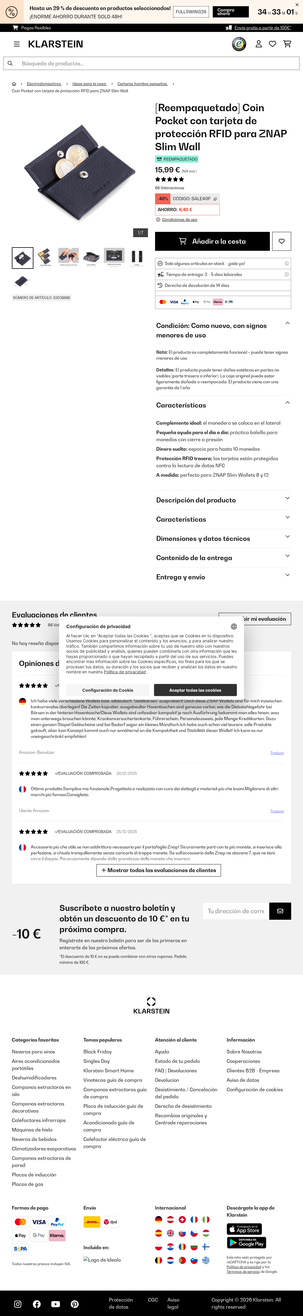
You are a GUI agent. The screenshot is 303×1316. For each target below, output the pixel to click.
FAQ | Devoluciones (176, 1071)
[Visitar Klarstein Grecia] (205, 1261)
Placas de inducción (34, 1175)
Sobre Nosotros (244, 1052)
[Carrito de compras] (287, 44)
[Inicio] (19, 83)
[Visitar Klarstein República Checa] (194, 1233)
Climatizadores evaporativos (44, 1149)
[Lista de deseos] (272, 44)
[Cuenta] (259, 44)
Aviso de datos (243, 1080)
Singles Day (96, 1061)
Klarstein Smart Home (108, 1071)
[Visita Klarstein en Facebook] (37, 1304)
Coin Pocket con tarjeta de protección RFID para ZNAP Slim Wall (70, 90)
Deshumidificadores (34, 1078)
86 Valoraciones (169, 187)
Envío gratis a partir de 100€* (263, 27)
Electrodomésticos (44, 83)
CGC (153, 1300)
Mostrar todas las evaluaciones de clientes (161, 870)
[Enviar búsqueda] (10, 63)
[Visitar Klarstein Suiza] (182, 1219)
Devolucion (167, 1080)
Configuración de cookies (255, 1089)
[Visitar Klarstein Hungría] (205, 1233)
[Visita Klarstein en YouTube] (56, 1304)
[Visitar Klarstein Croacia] (170, 1246)
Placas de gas (27, 1184)
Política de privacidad (244, 1267)
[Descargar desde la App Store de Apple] (244, 1229)
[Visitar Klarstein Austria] (170, 1219)
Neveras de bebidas (34, 1139)
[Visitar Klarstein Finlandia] (205, 1246)
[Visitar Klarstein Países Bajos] (170, 1260)
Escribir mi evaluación (257, 619)
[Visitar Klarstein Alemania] (158, 1219)
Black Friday (97, 1052)
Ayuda (162, 1052)
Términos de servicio (243, 1272)
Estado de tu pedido (177, 1061)
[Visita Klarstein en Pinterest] (74, 1304)
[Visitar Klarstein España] (158, 1233)
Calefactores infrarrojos (39, 1120)
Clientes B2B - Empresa (253, 1071)
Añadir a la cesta (218, 241)
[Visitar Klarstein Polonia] (158, 1246)
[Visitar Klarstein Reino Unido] (170, 1233)
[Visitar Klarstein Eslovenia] (194, 1260)
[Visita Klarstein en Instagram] (18, 1304)
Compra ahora (225, 11)
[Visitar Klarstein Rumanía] (182, 1246)
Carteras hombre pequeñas (142, 83)
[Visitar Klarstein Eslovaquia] (182, 1233)
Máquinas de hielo (32, 1130)
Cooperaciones (243, 1061)
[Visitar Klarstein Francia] (194, 1219)
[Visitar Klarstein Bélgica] (158, 1260)
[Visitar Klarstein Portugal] (182, 1260)
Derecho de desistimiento (183, 1106)
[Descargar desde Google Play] (246, 1243)
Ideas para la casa (89, 83)
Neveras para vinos (33, 1052)
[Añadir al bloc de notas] (281, 241)
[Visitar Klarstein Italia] (205, 1219)
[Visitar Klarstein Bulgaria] (194, 1246)
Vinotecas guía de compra (112, 1080)
